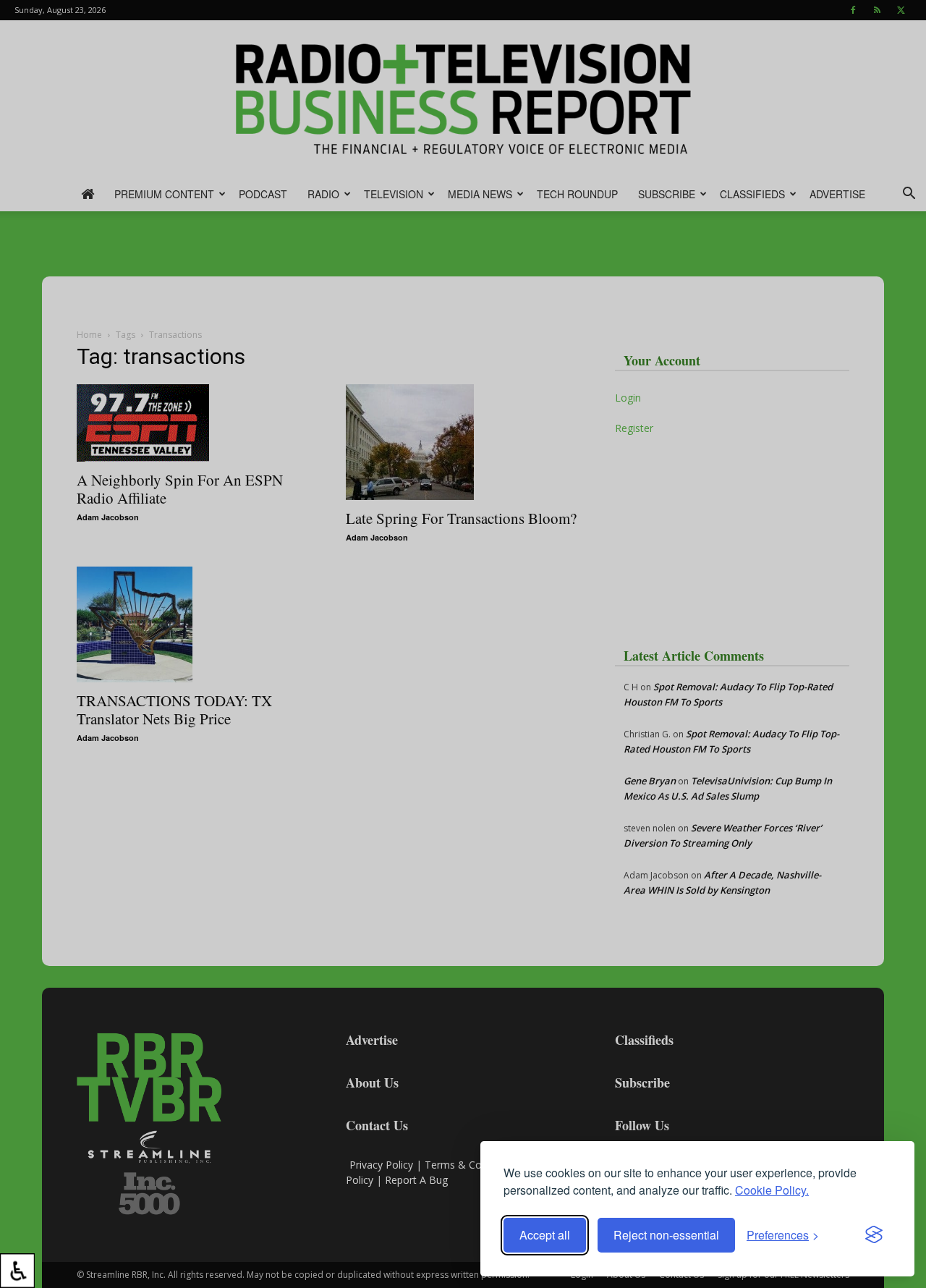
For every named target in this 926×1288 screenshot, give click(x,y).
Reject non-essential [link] (666, 1234)
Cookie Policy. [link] (772, 1190)
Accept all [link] (544, 1234)
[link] (17, 1270)
